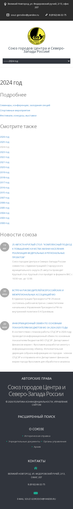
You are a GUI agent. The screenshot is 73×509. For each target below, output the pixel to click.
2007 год (4, 197)
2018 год (4, 177)
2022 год (4, 157)
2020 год (4, 167)
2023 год (4, 152)
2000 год (4, 223)
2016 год (4, 187)
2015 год (4, 192)
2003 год (4, 217)
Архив (37, 446)
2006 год (4, 202)
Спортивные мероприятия (15, 110)
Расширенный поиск (36, 416)
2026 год (4, 136)
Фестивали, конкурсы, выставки (18, 115)
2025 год (4, 142)
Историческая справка (37, 436)
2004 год (4, 212)
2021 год (4, 162)
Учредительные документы (24, 441)
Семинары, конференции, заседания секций (25, 105)
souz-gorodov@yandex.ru (25, 14)
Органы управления (54, 441)
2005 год (4, 207)
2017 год (4, 182)
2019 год (4, 172)
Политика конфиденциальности (33, 401)
